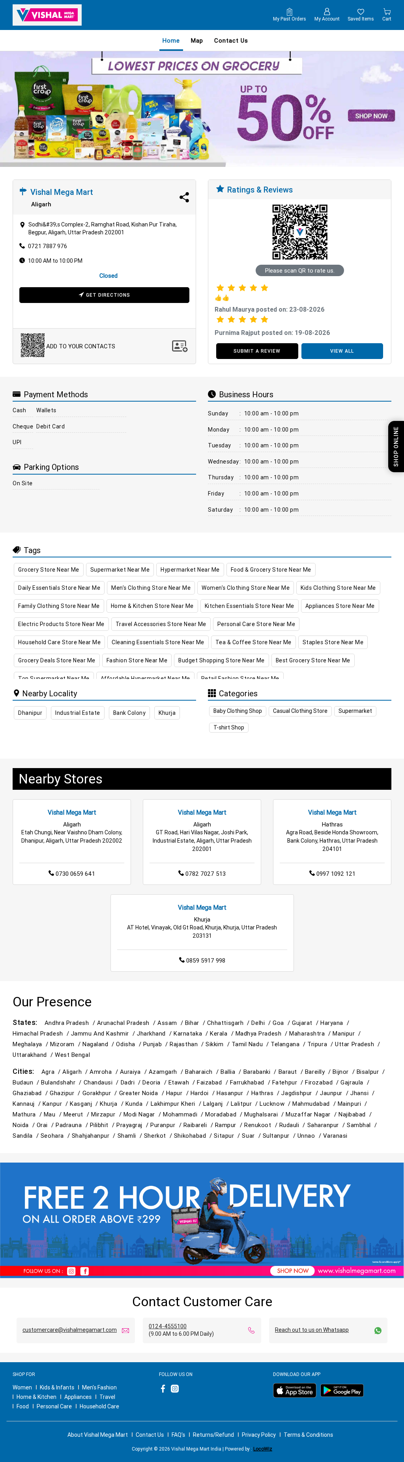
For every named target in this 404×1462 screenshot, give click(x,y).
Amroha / (105, 1071)
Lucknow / (276, 1103)
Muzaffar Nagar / (312, 1114)
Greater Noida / (142, 1093)
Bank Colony (129, 712)
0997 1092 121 (335, 873)
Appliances (78, 1396)
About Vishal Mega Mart (97, 1434)
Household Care (99, 1406)
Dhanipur (30, 712)
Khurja (167, 712)
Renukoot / (261, 1125)
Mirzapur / (107, 1114)
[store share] (184, 197)
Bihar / (196, 1022)
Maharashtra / (311, 1033)
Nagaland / (99, 1044)
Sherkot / (159, 1135)
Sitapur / (228, 1135)
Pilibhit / (103, 1125)
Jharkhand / (155, 1033)
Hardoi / (204, 1093)
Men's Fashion (99, 1387)
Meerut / (77, 1114)
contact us (231, 40)
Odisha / (129, 1044)
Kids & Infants (57, 1387)
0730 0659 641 (75, 873)
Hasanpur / (234, 1093)
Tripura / (321, 1044)
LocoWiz (262, 1449)
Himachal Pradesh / (42, 1033)
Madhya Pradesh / (263, 1033)
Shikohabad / (194, 1135)
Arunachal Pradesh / (127, 1022)
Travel (107, 1396)
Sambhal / (363, 1125)
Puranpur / (166, 1125)
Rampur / (229, 1125)
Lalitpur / (245, 1103)
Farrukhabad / (251, 1082)
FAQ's (178, 1434)
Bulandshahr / (62, 1082)
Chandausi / (102, 1082)
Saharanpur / (327, 1125)
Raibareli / (199, 1125)
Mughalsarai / (265, 1114)
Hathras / (266, 1093)
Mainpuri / (353, 1103)
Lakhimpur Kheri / (177, 1103)
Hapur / (178, 1093)
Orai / (46, 1125)
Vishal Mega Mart (72, 812)
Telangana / (289, 1044)
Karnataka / (192, 1033)
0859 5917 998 (205, 960)
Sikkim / (218, 1044)
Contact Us (150, 1434)
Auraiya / (134, 1071)
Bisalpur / (372, 1071)
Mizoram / (66, 1044)
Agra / (51, 1071)
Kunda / (138, 1103)
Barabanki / (261, 1071)
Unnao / (310, 1135)
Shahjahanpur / (95, 1135)
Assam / (171, 1022)
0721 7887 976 (47, 246)
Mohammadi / (184, 1114)
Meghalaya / (31, 1044)
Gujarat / (306, 1022)
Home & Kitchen (36, 1396)
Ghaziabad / (31, 1093)
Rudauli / (293, 1125)
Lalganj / (217, 1103)
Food (23, 1406)
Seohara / (56, 1135)
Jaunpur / (335, 1093)
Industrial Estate (77, 712)
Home (171, 40)
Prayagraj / (133, 1125)
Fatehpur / (288, 1082)
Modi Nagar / (143, 1114)
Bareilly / (319, 1071)
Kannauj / (28, 1103)
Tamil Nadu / (251, 1044)
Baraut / (292, 1071)
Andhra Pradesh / (71, 1022)
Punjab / (156, 1044)
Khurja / (112, 1103)
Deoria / (155, 1082)
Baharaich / (203, 1071)
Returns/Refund (213, 1434)
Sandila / (27, 1135)
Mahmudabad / (315, 1103)
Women (22, 1387)
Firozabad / (322, 1082)
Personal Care (54, 1406)
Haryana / (335, 1022)
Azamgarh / (167, 1071)
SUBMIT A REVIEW (257, 351)
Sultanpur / (280, 1135)
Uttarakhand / (34, 1054)
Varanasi (335, 1135)
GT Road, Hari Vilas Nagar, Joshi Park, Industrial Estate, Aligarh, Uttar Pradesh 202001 (202, 841)
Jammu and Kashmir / (104, 1033)
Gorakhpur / (100, 1093)
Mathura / (28, 1114)
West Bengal (72, 1054)
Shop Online (396, 446)
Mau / (54, 1114)
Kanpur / (56, 1103)
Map (197, 40)
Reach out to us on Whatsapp (312, 1329)
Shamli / (131, 1135)
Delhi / (262, 1022)
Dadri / (132, 1082)
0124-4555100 (168, 1326)
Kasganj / (85, 1103)
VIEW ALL (342, 351)
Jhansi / (363, 1093)
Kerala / (222, 1033)
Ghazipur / (66, 1093)
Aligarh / (76, 1071)
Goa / (282, 1022)
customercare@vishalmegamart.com (69, 1329)
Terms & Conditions (308, 1434)
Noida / (25, 1125)
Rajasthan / (188, 1044)
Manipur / (348, 1033)
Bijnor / (344, 1071)
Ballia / (232, 1071)
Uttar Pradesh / (358, 1044)
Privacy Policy (259, 1434)
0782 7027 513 (205, 873)
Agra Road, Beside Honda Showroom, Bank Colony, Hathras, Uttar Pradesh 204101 (332, 841)
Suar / (252, 1135)
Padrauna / (73, 1125)
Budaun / (27, 1082)
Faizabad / (213, 1082)
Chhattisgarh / (229, 1022)
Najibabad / (356, 1114)
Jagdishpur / (300, 1093)
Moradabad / (224, 1114)
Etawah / (182, 1082)
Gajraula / (355, 1082)
